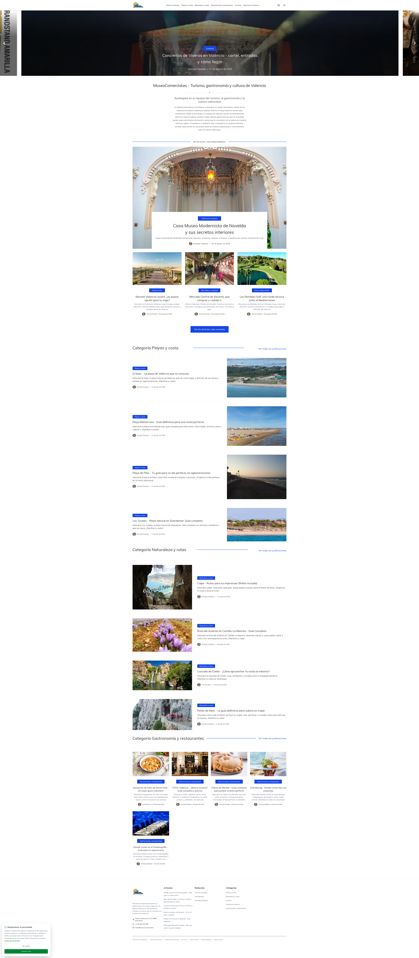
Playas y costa (187, 5)
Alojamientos (157, 290)
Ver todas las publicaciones (272, 348)
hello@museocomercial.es (144, 928)
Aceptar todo (26, 951)
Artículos (168, 888)
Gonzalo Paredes (201, 893)
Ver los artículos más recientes (209, 329)
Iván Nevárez (199, 897)
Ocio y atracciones (262, 290)
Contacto (184, 939)
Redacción (199, 888)
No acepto (26, 946)
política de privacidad (12, 941)
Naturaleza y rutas (202, 5)
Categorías (231, 888)
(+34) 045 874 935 (141, 924)
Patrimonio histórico (251, 5)
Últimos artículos (172, 5)
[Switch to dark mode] (284, 5)
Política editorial (206, 939)
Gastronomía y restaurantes (222, 5)
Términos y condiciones (140, 939)
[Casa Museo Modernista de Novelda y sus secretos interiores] (209, 198)
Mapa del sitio (218, 939)
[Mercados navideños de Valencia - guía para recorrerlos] (209, 43)
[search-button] (278, 5)
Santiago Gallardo (201, 900)
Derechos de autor (156, 939)
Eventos (238, 5)
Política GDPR (194, 939)
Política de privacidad (172, 939)
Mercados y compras (209, 48)
